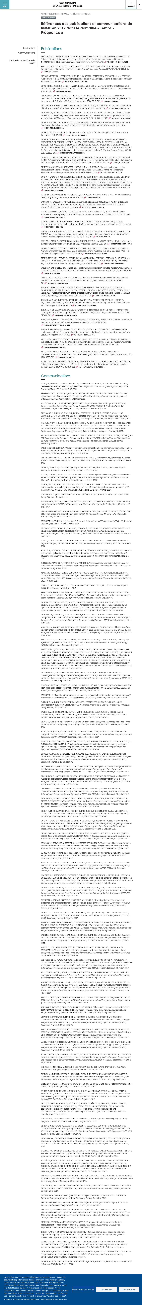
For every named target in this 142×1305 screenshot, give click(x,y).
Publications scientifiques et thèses (63, 14)
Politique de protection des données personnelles (21, 1299)
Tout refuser (106, 1289)
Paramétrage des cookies (83, 1289)
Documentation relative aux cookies (54, 1299)
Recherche (131, 6)
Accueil (44, 14)
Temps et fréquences (48, 18)
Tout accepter (129, 1289)
